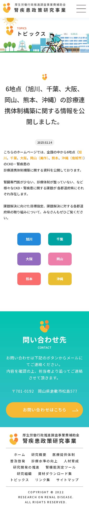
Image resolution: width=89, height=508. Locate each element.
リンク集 (42, 479)
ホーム (19, 454)
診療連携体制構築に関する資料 (27, 170)
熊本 (29, 278)
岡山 (59, 258)
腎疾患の (23, 163)
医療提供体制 (63, 454)
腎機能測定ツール (61, 467)
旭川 (29, 239)
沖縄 (59, 278)
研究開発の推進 (26, 467)
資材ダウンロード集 (55, 473)
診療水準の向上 (44, 461)
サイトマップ (67, 479)
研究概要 (39, 454)
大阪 (29, 258)
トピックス (19, 479)
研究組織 (24, 473)
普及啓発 (17, 461)
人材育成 (71, 461)
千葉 (59, 239)
